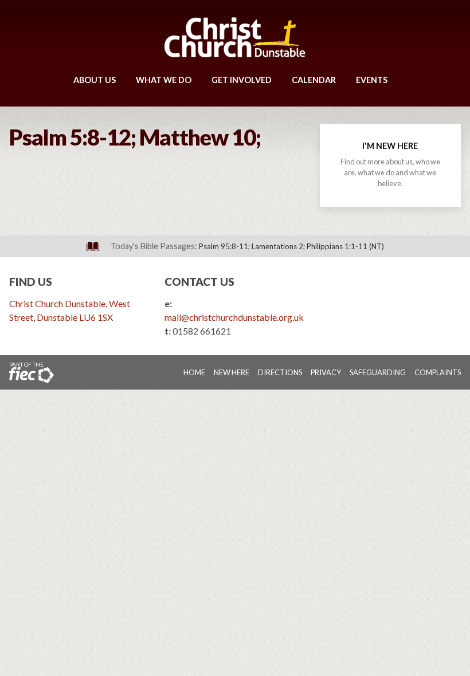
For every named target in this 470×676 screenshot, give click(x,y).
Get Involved (241, 80)
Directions (280, 372)
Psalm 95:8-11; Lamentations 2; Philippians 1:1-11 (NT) (291, 246)
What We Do (163, 80)
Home (194, 372)
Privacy (326, 372)
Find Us (30, 281)
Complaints (437, 372)
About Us (94, 80)
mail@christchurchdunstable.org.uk (234, 317)
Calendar (314, 80)
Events (371, 80)
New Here (231, 372)
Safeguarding (378, 372)
